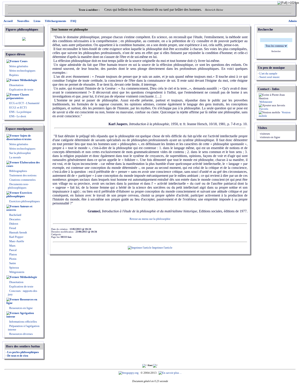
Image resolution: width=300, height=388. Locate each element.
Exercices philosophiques (19, 194)
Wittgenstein (16, 272)
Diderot (13, 223)
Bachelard (15, 215)
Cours (23, 61)
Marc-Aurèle (16, 241)
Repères (14, 75)
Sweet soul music (269, 77)
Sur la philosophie (20, 153)
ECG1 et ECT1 (18, 107)
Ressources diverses (21, 334)
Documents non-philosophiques (18, 185)
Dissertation (16, 85)
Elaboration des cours (23, 164)
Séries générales (18, 66)
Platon (13, 254)
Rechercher (276, 51)
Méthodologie (28, 80)
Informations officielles (23, 321)
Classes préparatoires (17, 96)
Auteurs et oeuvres (19, 208)
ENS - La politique (20, 112)
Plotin (12, 258)
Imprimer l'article (162, 247)
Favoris (263, 108)
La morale (15, 157)
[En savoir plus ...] (170, 372)
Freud (12, 228)
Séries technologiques (22, 70)
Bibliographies (18, 171)
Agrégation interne (20, 314)
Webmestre (265, 101)
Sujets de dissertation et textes (18, 137)
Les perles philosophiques (23, 352)
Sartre (12, 263)
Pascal (13, 250)
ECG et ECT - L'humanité (24, 103)
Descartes (14, 219)
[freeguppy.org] (129, 372)
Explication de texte (21, 89)
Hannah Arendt (18, 232)
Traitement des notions (22, 175)
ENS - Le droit (17, 116)
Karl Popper (16, 236)
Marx (12, 245)
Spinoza (14, 267)
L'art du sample (268, 73)
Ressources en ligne (21, 301)
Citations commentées (22, 179)
